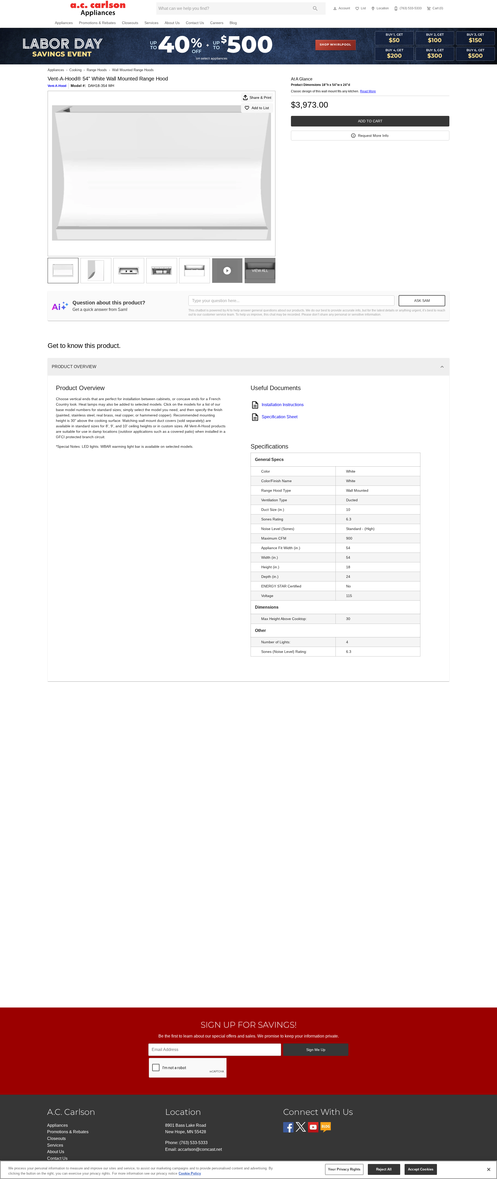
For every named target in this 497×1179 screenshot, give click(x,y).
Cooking (75, 70)
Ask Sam (422, 301)
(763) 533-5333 (193, 1142)
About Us (172, 23)
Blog (233, 23)
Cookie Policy (190, 1173)
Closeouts (130, 23)
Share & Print (260, 97)
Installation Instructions (283, 404)
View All (260, 270)
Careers (216, 23)
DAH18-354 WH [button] (101, 86)
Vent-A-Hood (57, 86)
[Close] (488, 1169)
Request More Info (373, 135)
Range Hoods (97, 70)
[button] (335, 8)
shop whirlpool (335, 44)
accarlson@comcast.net (200, 1149)
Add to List (260, 108)
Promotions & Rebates (97, 23)
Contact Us (195, 23)
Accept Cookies (420, 1169)
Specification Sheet (279, 417)
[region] (248, 1170)
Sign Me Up (315, 1050)
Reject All (384, 1169)
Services (151, 23)
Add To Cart (370, 121)
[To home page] (97, 8)
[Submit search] (315, 8)
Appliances (64, 23)
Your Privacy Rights (344, 1169)
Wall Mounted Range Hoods (133, 70)
